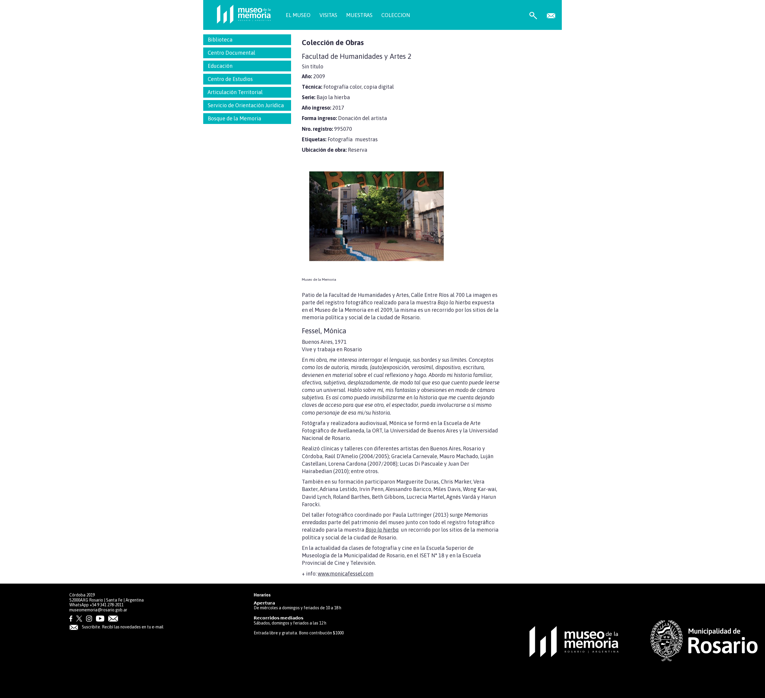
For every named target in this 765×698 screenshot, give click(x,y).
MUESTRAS (359, 15)
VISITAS (328, 15)
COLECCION (395, 15)
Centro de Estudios (230, 79)
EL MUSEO (298, 15)
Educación (220, 66)
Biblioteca (220, 39)
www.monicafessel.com (346, 573)
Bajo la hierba (382, 530)
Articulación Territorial (235, 92)
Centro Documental (231, 53)
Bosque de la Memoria (234, 118)
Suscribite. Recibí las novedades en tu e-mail (122, 627)
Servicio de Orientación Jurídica (246, 105)
